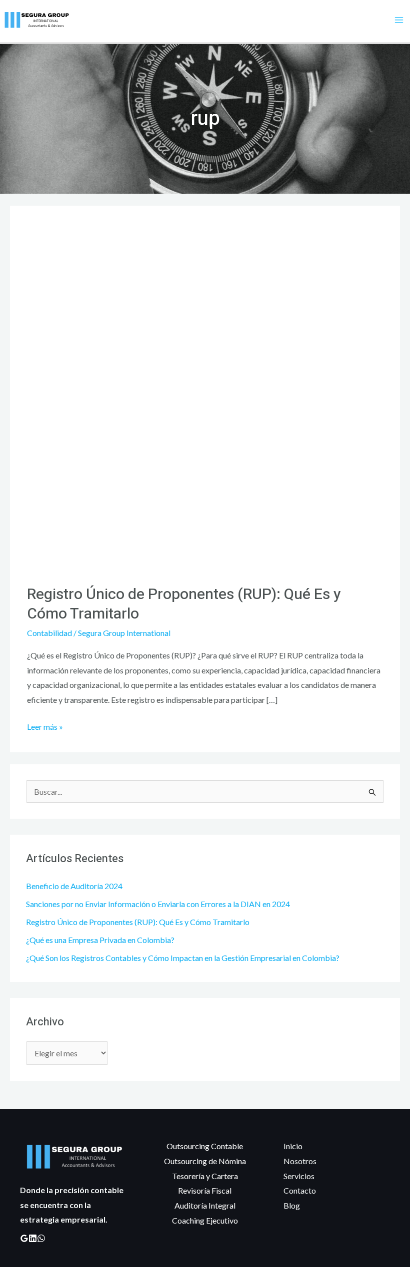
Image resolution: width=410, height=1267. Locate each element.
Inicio (293, 1146)
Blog (292, 1205)
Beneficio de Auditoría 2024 (74, 886)
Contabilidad (49, 632)
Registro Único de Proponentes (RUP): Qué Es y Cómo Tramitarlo (138, 922)
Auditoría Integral (205, 1205)
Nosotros (300, 1161)
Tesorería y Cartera (205, 1176)
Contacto (300, 1190)
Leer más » (45, 725)
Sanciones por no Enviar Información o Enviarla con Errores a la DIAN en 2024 (158, 904)
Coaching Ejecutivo (205, 1220)
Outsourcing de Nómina (205, 1161)
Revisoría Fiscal (205, 1190)
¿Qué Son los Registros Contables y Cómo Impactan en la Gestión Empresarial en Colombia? (183, 957)
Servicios (299, 1176)
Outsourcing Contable (204, 1146)
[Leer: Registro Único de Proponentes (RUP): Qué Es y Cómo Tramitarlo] (205, 394)
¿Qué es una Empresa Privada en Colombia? (100, 940)
